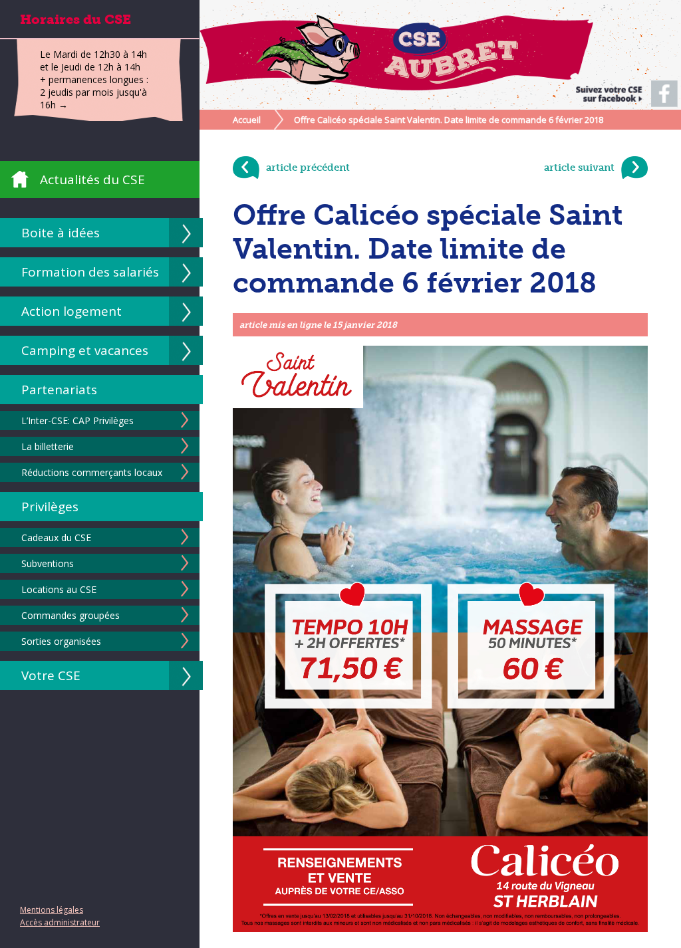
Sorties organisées (61, 641)
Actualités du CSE (92, 179)
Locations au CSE (58, 589)
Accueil (247, 120)
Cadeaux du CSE (56, 537)
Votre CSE (50, 675)
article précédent (308, 168)
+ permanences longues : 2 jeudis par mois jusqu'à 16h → (94, 92)
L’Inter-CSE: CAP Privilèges (77, 420)
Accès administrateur (60, 922)
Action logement (71, 311)
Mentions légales (51, 909)
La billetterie (47, 446)
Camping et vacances (84, 350)
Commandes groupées (70, 615)
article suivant (579, 168)
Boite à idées (60, 232)
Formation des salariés (90, 272)
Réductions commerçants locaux (91, 472)
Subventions (47, 563)
